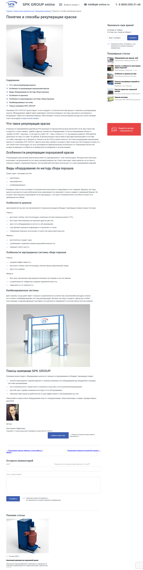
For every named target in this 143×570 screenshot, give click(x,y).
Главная (9, 11)
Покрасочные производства (24, 11)
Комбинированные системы (21, 102)
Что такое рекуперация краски (22, 85)
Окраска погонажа (121, 97)
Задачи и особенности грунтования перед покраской (127, 67)
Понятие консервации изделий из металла (127, 82)
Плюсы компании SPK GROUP (22, 106)
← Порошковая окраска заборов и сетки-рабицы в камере (24, 451)
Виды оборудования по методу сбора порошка (29, 92)
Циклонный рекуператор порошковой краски (22, 560)
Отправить (13, 499)
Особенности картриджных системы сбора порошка (31, 99)
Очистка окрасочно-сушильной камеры (126, 90)
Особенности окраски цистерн (125, 74)
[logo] (11, 7)
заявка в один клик (58, 435)
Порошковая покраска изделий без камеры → (83, 450)
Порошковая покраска (43, 11)
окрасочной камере (30, 118)
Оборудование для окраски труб (126, 58)
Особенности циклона (18, 95)
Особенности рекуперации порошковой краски (29, 88)
